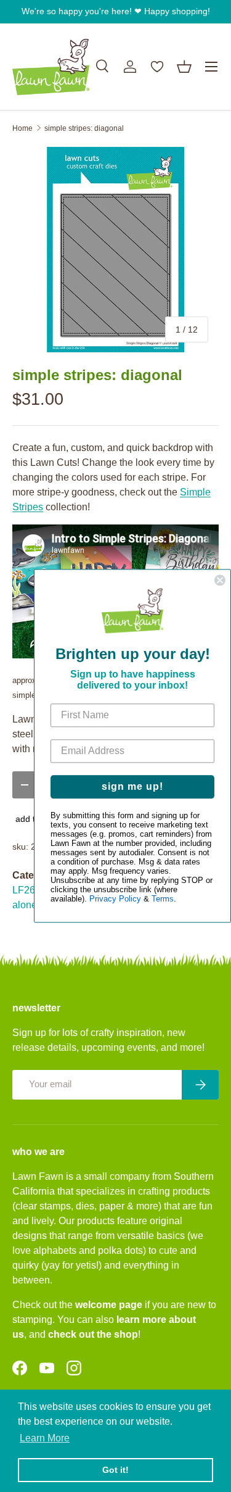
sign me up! (132, 787)
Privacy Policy (115, 899)
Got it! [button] (115, 1470)
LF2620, (30, 890)
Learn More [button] (45, 1438)
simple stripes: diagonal (84, 128)
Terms (163, 899)
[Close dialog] (220, 580)
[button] (184, 66)
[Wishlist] (157, 66)
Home (22, 128)
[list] (115, 249)
